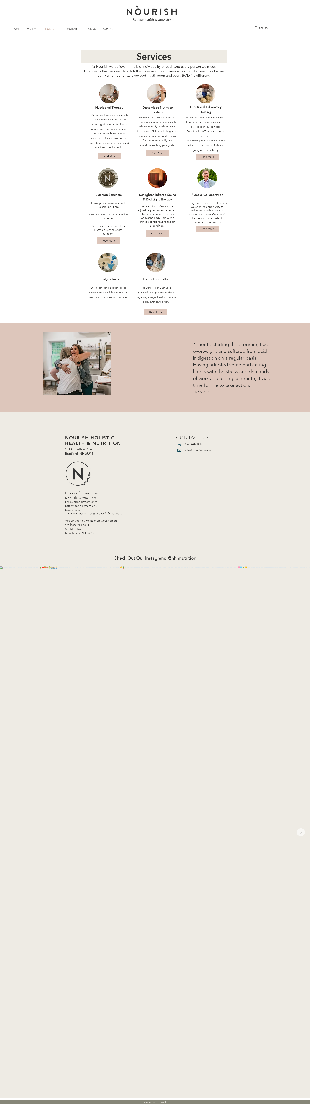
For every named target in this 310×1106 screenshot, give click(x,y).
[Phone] (179, 444)
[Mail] (179, 450)
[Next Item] (301, 832)
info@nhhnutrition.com (198, 449)
